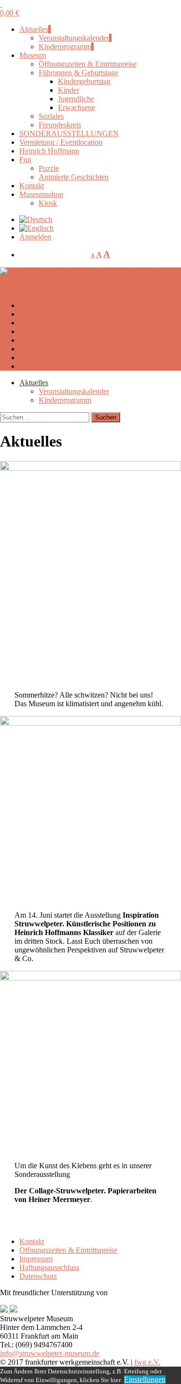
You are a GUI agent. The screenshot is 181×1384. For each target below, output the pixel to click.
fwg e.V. (147, 1362)
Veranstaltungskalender (74, 38)
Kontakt (31, 186)
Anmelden (35, 237)
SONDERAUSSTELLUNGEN (69, 133)
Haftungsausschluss (49, 1267)
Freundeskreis (60, 125)
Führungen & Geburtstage (78, 73)
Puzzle (49, 168)
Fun (25, 159)
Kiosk (48, 203)
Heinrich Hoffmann (49, 151)
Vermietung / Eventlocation (60, 142)
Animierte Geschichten (74, 177)
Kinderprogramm (65, 46)
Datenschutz (38, 1276)
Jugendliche (76, 99)
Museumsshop (41, 194)
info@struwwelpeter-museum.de (49, 1353)
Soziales (51, 116)
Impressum (36, 1259)
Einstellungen (145, 1379)
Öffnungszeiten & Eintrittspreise (88, 64)
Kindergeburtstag (84, 81)
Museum (32, 55)
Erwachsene (76, 107)
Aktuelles (33, 29)
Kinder (68, 90)
